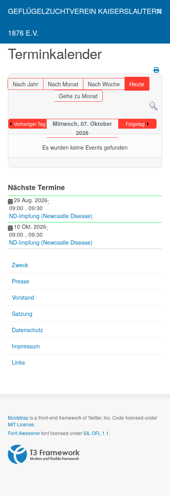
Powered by (44, 454)
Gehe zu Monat (78, 96)
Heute (136, 84)
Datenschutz (27, 330)
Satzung (22, 313)
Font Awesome (24, 432)
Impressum (26, 346)
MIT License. (21, 424)
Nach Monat (63, 84)
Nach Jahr (25, 84)
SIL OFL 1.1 (96, 432)
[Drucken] (156, 70)
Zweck (20, 265)
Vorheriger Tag (29, 123)
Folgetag (135, 123)
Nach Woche (104, 84)
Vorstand (23, 297)
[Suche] (153, 106)
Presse (20, 281)
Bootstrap (18, 417)
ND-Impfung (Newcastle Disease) (51, 216)
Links (18, 362)
